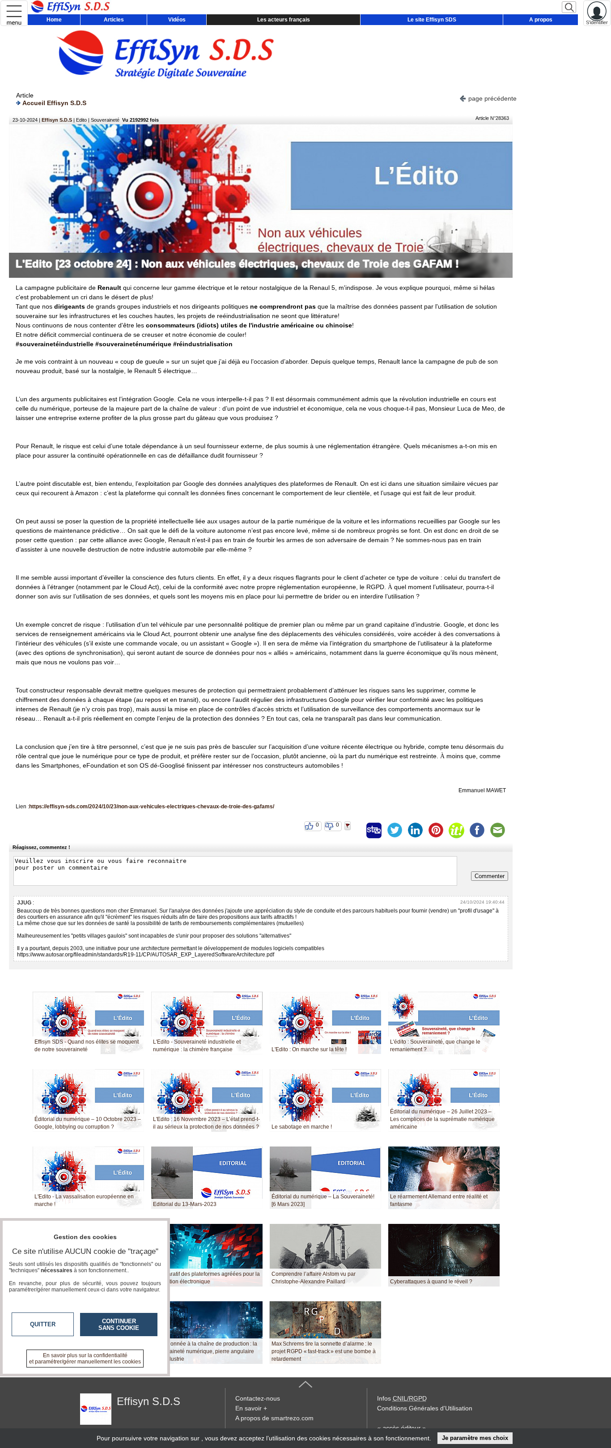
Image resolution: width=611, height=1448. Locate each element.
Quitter (42, 1324)
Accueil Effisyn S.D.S (54, 102)
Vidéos (177, 20)
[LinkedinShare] (415, 830)
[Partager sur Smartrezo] (374, 830)
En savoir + (251, 1408)
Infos (402, 1398)
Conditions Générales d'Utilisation (424, 1408)
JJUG (24, 903)
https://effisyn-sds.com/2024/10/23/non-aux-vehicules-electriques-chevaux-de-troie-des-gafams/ (151, 806)
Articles (114, 20)
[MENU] (14, 13)
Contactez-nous (257, 1398)
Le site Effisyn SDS (431, 20)
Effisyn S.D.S (57, 120)
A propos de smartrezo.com (274, 1418)
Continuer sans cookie (118, 1324)
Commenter (490, 876)
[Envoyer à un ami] (497, 830)
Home (54, 20)
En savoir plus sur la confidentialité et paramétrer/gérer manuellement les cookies (85, 1358)
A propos (540, 20)
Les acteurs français (283, 20)
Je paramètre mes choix (475, 1438)
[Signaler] (353, 830)
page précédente (492, 98)
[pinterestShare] (436, 830)
